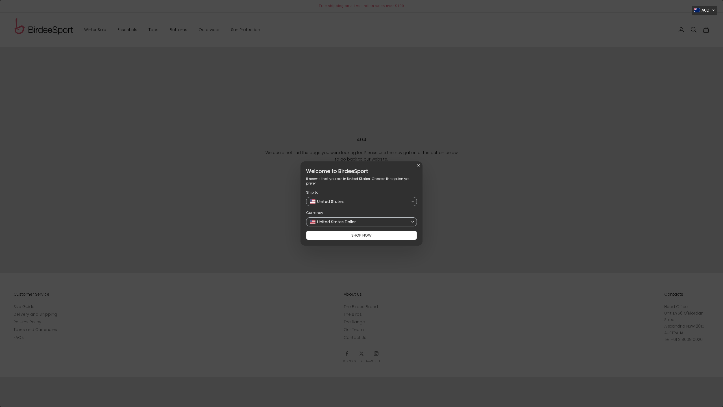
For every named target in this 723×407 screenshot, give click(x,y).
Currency (314, 212)
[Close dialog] (418, 165)
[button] (704, 10)
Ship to (312, 192)
